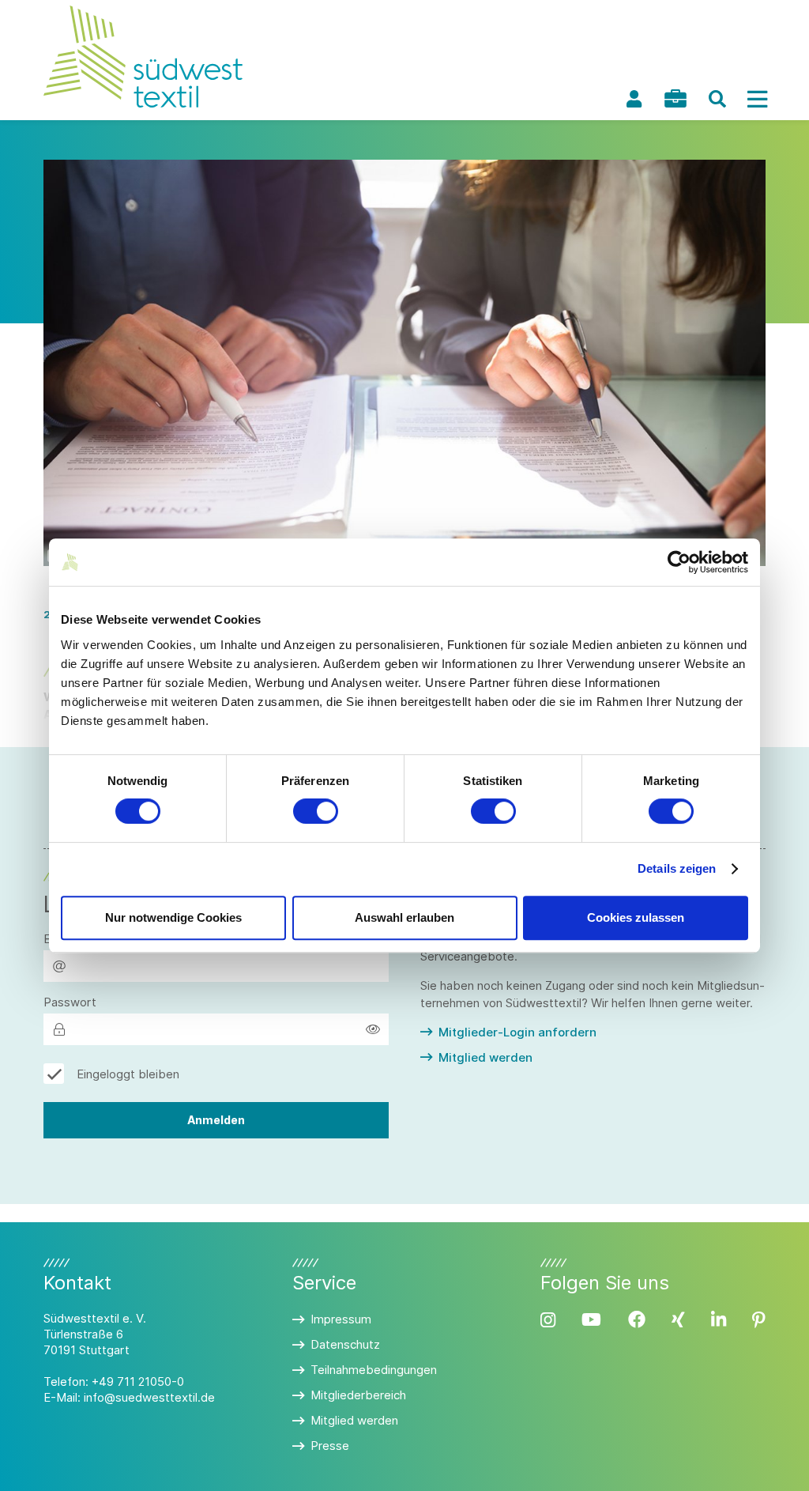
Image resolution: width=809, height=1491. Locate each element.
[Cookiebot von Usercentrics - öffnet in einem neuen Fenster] (679, 562)
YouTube (591, 1319)
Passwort (69, 1002)
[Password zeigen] (373, 1029)
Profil (633, 99)
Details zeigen (677, 868)
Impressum (340, 1319)
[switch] (315, 811)
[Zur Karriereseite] (675, 98)
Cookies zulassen (635, 917)
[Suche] (717, 99)
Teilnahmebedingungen (373, 1369)
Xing (678, 1319)
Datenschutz (345, 1344)
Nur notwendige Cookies (173, 917)
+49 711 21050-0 (138, 1381)
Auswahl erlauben (404, 917)
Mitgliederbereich (358, 1394)
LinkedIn (718, 1319)
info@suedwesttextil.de (149, 1397)
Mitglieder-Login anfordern (517, 1032)
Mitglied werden (485, 1057)
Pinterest (759, 1319)
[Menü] (757, 99)
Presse (329, 1445)
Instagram (547, 1319)
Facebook (636, 1319)
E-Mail (60, 938)
